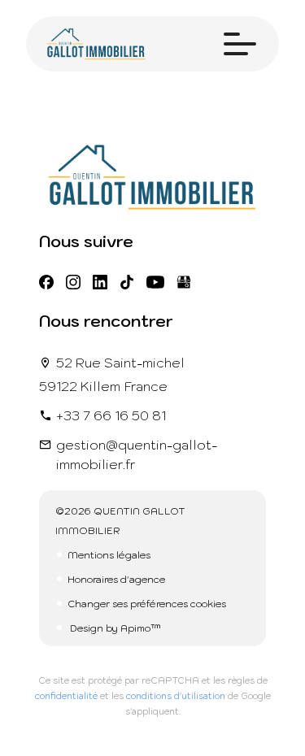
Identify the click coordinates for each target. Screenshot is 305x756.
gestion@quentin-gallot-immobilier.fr (136, 454)
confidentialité (66, 696)
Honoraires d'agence (116, 579)
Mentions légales (109, 555)
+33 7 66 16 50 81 (111, 415)
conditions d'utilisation (175, 696)
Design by (114, 628)
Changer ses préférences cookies (147, 603)
